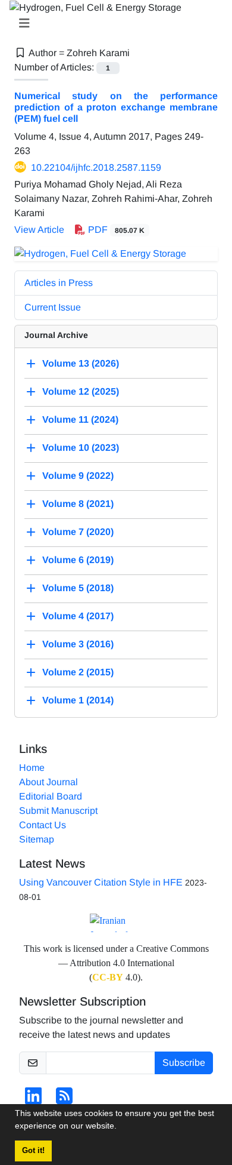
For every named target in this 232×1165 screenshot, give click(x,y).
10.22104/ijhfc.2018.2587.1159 (96, 167)
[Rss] (64, 1100)
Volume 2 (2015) (78, 672)
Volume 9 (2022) (78, 476)
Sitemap (36, 839)
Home (32, 768)
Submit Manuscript (58, 811)
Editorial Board (50, 796)
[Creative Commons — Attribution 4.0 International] (116, 923)
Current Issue (52, 307)
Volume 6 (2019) (78, 560)
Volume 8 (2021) (78, 504)
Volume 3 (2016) (78, 644)
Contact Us (42, 825)
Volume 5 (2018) (78, 588)
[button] (121, 1127)
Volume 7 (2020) (78, 532)
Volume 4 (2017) (78, 616)
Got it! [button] (33, 1150)
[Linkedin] (33, 1100)
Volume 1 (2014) (78, 700)
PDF (115, 230)
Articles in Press (58, 283)
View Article (39, 230)
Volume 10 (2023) (80, 447)
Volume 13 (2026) (80, 363)
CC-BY (107, 977)
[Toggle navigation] (112, 23)
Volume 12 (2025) (80, 391)
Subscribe (183, 1063)
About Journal (48, 782)
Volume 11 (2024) (80, 419)
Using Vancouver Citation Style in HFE (101, 882)
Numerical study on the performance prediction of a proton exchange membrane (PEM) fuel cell (116, 107)
